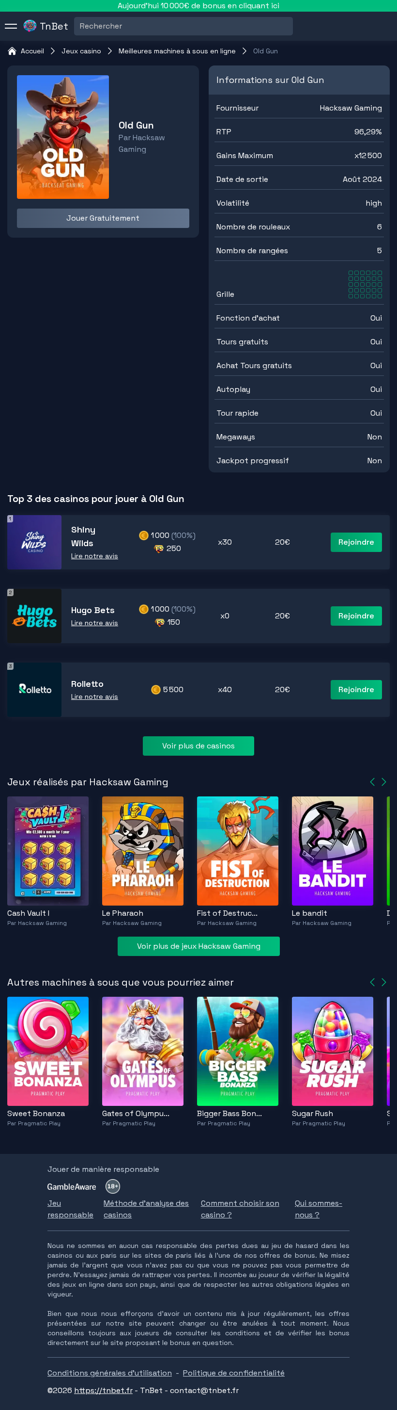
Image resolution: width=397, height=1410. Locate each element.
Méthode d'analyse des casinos (146, 1209)
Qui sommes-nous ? (318, 1209)
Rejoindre (356, 542)
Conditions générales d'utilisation (109, 1373)
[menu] (11, 26)
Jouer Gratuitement (102, 218)
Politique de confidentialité (234, 1373)
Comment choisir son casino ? (240, 1209)
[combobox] (81, 26)
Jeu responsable (70, 1209)
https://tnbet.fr (103, 1390)
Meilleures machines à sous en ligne (177, 51)
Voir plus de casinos (198, 746)
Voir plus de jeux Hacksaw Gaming (198, 946)
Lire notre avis (94, 555)
